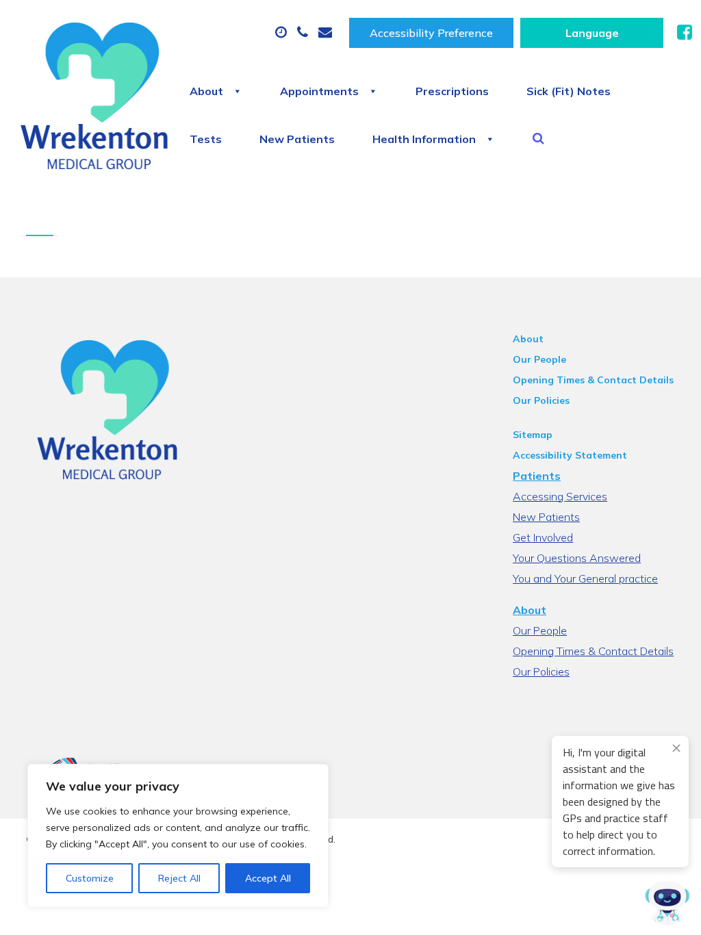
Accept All (268, 878)
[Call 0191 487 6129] (304, 33)
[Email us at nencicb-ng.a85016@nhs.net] (326, 33)
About (206, 91)
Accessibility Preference (431, 33)
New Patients (297, 139)
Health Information (424, 139)
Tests (206, 139)
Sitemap (532, 434)
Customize (90, 878)
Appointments (319, 91)
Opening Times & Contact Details (593, 380)
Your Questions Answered (577, 558)
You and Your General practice (585, 578)
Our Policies (541, 400)
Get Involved (543, 537)
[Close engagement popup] (676, 748)
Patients (537, 476)
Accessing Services (560, 496)
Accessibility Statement (570, 455)
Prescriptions (452, 91)
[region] (178, 836)
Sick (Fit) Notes (568, 91)
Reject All (179, 878)
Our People (539, 359)
